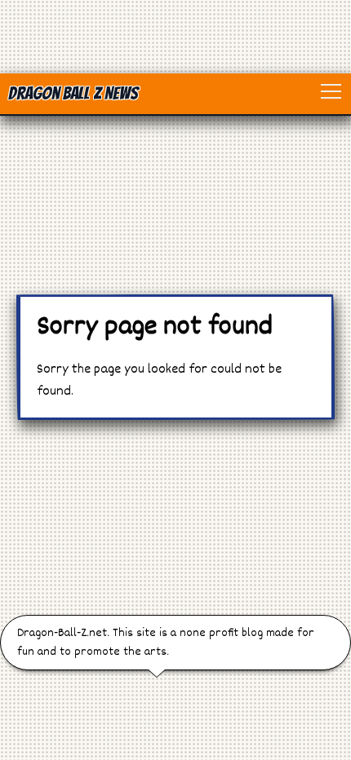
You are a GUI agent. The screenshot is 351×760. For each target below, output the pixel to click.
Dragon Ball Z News (73, 93)
